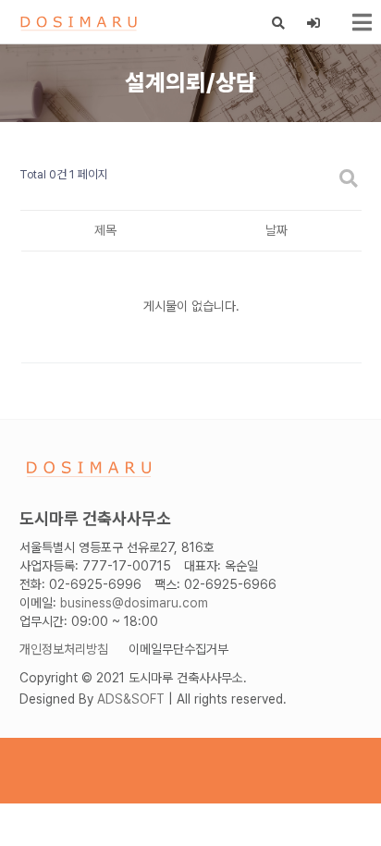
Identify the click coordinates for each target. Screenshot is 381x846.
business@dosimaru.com (134, 602)
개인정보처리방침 (63, 649)
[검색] (279, 23)
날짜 (276, 230)
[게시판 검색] (348, 180)
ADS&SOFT (131, 699)
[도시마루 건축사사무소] (78, 22)
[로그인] (314, 23)
